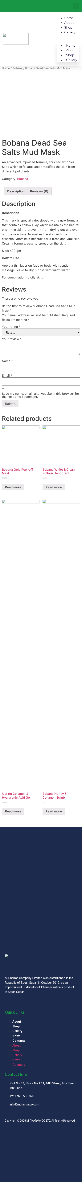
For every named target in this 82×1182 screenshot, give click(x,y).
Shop (68, 27)
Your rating (11, 326)
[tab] (16, 191)
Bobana (17, 68)
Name (7, 360)
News (16, 1036)
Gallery (69, 32)
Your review (12, 338)
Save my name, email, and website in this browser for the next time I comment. (40, 395)
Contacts (19, 1041)
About (69, 23)
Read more (13, 487)
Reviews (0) (39, 191)
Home (69, 18)
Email (7, 375)
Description (16, 191)
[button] (76, 6)
